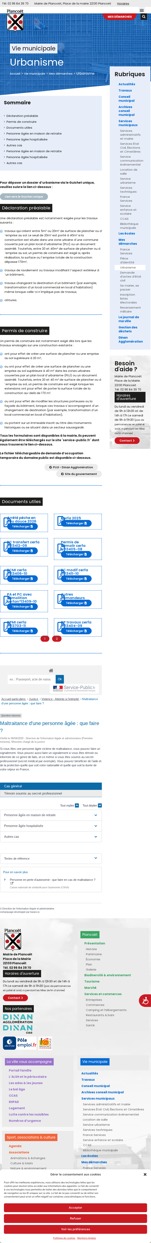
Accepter (75, 1207)
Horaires (123, 3)
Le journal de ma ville (129, 319)
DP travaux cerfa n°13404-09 (76, 624)
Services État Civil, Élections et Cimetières (130, 148)
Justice (34, 699)
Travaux (125, 90)
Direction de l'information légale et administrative (28, 908)
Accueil (15, 74)
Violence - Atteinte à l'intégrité (60, 699)
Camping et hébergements (106, 1010)
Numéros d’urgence (25, 1121)
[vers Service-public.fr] (74, 689)
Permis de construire (21, 122)
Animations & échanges (27, 1158)
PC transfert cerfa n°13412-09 (23, 544)
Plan (89, 964)
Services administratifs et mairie (130, 135)
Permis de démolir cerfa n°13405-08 (73, 546)
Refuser (75, 1218)
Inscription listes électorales (128, 298)
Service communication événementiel (131, 161)
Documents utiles (19, 128)
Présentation (94, 943)
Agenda (15, 1146)
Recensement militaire (130, 309)
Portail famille (20, 1070)
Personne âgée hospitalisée (27, 139)
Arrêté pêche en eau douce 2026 (21, 519)
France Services (126, 199)
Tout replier (67, 805)
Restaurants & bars (100, 1015)
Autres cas (14, 145)
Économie (93, 959)
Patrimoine (94, 954)
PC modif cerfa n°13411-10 (74, 571)
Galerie (91, 969)
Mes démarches (61, 74)
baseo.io (35, 912)
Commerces (95, 1005)
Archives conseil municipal (127, 111)
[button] (145, 1174)
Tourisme (91, 981)
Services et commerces (103, 994)
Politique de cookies (64, 1238)
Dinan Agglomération (131, 340)
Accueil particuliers (13, 699)
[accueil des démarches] (51, 670)
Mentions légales (86, 1238)
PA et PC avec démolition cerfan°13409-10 (22, 598)
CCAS (124, 219)
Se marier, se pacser (129, 287)
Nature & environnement (28, 1168)
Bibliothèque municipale (129, 226)
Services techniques (128, 190)
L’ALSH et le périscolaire (28, 1077)
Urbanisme (128, 267)
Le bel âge (17, 1089)
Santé (90, 1025)
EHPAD (14, 1102)
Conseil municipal (127, 99)
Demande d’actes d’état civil (130, 276)
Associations (19, 1152)
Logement (17, 1108)
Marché (90, 988)
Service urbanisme (128, 181)
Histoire (91, 949)
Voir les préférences (75, 1229)
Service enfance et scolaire (128, 210)
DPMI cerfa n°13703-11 (16, 624)
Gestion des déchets (128, 329)
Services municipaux (128, 123)
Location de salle (128, 172)
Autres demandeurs (73, 596)
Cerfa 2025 (71, 518)
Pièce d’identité (127, 260)
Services (92, 1020)
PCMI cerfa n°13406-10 (17, 571)
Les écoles (127, 233)
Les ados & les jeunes (26, 1083)
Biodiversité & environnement (107, 975)
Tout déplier (90, 805)
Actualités (127, 84)
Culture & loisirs (21, 1163)
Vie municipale (34, 74)
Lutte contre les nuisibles (29, 1114)
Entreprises (94, 1000)
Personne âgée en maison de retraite (34, 133)
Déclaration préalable (22, 116)
